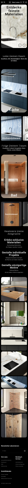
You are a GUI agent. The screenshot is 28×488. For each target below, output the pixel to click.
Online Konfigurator (20, 464)
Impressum (3, 462)
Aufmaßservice (19, 462)
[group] (14, 26)
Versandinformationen (6, 460)
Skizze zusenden (19, 466)
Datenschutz (4, 466)
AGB (2, 464)
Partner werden (4, 474)
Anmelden (3, 476)
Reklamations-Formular (6, 478)
